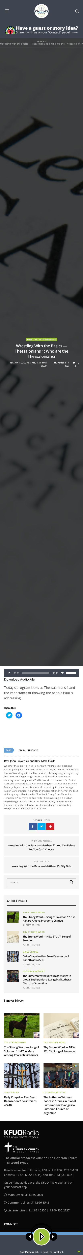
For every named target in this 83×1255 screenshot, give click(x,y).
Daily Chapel (30, 952)
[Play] (9, 673)
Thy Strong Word (34, 912)
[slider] (71, 672)
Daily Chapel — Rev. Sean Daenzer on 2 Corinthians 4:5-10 (20, 1101)
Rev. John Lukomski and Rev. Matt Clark (28, 364)
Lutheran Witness (34, 971)
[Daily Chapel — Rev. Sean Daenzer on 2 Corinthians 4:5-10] (13, 956)
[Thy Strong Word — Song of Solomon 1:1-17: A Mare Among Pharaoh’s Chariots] (13, 917)
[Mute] (62, 673)
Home (40, 41)
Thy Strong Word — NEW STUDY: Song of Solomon (59, 1049)
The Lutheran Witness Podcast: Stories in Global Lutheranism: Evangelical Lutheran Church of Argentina (47, 979)
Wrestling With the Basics (41, 339)
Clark (22, 750)
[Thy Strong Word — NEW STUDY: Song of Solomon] (13, 936)
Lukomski (33, 750)
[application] (41, 673)
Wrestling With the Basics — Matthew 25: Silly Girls (41, 866)
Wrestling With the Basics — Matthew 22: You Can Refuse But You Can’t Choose (41, 847)
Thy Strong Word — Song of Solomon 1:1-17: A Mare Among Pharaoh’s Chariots (49, 918)
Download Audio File (19, 679)
